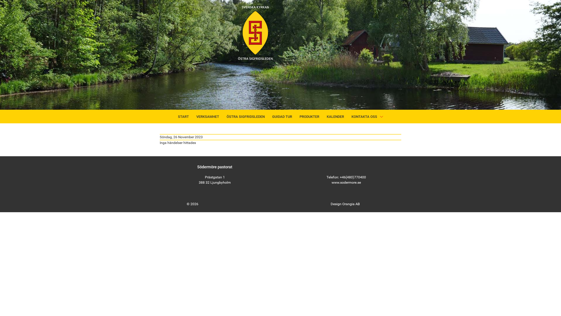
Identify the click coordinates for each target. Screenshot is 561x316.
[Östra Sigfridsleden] (255, 33)
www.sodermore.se (346, 182)
